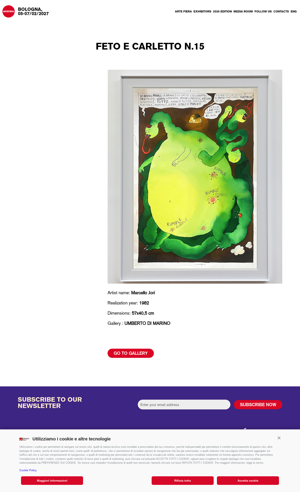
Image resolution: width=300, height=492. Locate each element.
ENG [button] (294, 11)
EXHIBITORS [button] (202, 11)
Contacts (281, 11)
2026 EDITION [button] (222, 11)
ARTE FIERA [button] (183, 11)
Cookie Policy (28, 470)
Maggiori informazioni (52, 480)
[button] (279, 438)
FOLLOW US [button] (263, 11)
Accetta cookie (248, 480)
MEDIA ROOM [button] (243, 11)
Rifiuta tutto (182, 480)
